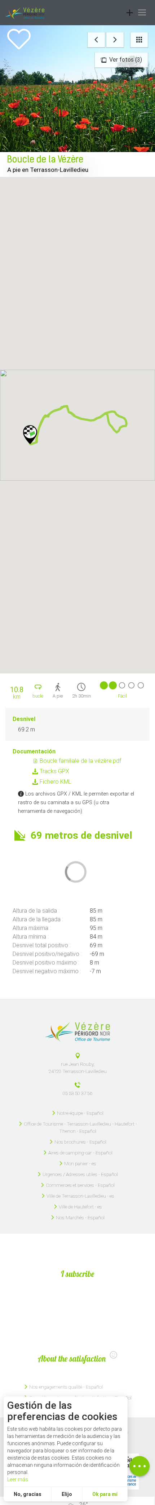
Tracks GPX (53, 771)
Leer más (17, 1479)
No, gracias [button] (27, 1494)
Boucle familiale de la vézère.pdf (79, 760)
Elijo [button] (67, 1494)
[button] (30, 434)
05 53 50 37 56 (77, 1093)
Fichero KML (54, 781)
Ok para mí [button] (105, 1494)
